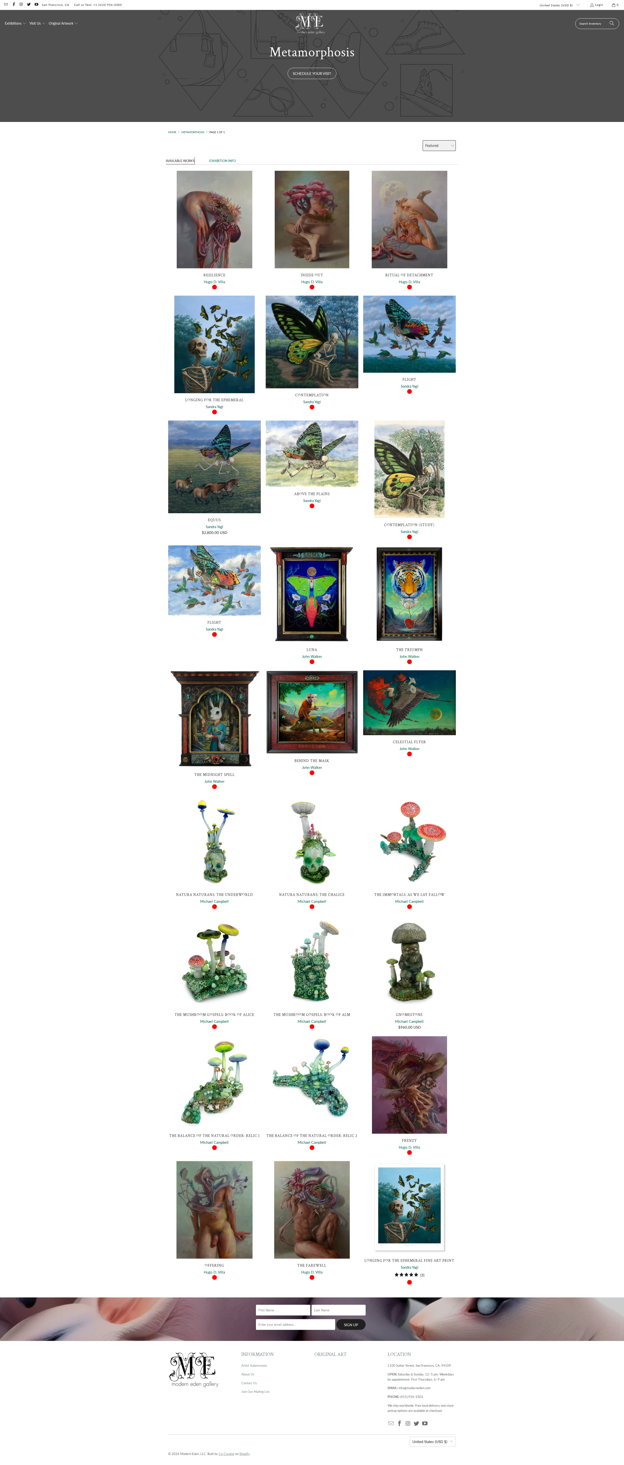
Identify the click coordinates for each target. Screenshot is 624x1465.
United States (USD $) (557, 5)
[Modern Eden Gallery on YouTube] (36, 5)
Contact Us (249, 1383)
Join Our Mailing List (255, 1392)
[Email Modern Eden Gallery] (6, 5)
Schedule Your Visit (312, 73)
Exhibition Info (222, 161)
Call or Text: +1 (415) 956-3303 (98, 5)
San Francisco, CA (55, 5)
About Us (247, 1374)
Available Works (180, 161)
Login (599, 5)
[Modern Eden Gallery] (310, 23)
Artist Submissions (254, 1365)
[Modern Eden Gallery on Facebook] (13, 5)
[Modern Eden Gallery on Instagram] (21, 5)
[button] (15, 24)
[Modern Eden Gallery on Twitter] (29, 5)
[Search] (611, 23)
